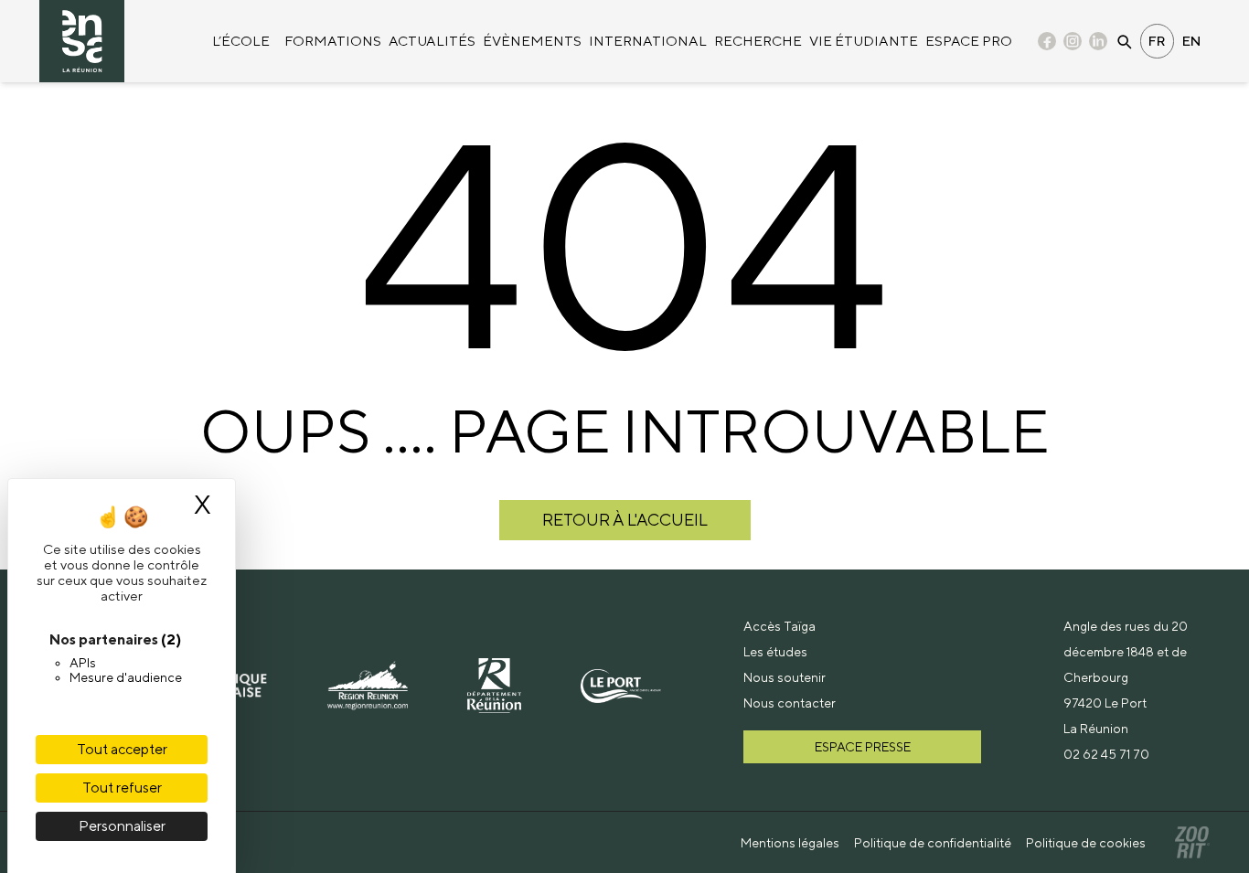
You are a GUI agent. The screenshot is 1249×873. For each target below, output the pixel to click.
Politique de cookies (1086, 843)
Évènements (532, 40)
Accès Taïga (779, 626)
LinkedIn (1098, 42)
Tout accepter (122, 749)
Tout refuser (122, 787)
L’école (241, 40)
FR (1157, 40)
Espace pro (968, 40)
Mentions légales (790, 843)
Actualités (432, 40)
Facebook (1047, 42)
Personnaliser (122, 826)
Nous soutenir (784, 677)
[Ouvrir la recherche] (1123, 41)
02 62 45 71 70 (1106, 754)
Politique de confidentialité (932, 843)
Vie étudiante (863, 40)
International (648, 40)
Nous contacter (789, 703)
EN (1191, 40)
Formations (332, 40)
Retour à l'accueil (625, 519)
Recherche (758, 40)
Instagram (1072, 42)
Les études (775, 651)
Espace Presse (863, 747)
